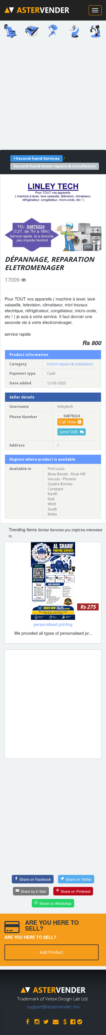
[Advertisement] (53, 96)
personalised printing (53, 624)
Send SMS (68, 432)
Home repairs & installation (70, 364)
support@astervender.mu (53, 1006)
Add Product (51, 952)
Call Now (67, 422)
